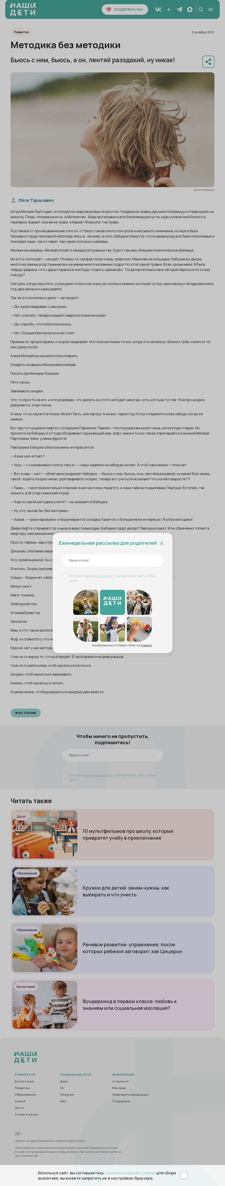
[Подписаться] (153, 560)
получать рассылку (98, 576)
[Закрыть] (161, 543)
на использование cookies (130, 1172)
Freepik (146, 645)
